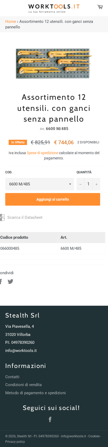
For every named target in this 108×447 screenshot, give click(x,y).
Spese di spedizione (42, 153)
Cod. (8, 172)
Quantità (84, 172)
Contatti (12, 377)
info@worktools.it (21, 350)
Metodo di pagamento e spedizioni (35, 393)
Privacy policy (15, 442)
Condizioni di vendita (23, 384)
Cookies (94, 436)
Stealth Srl (24, 436)
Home (10, 21)
